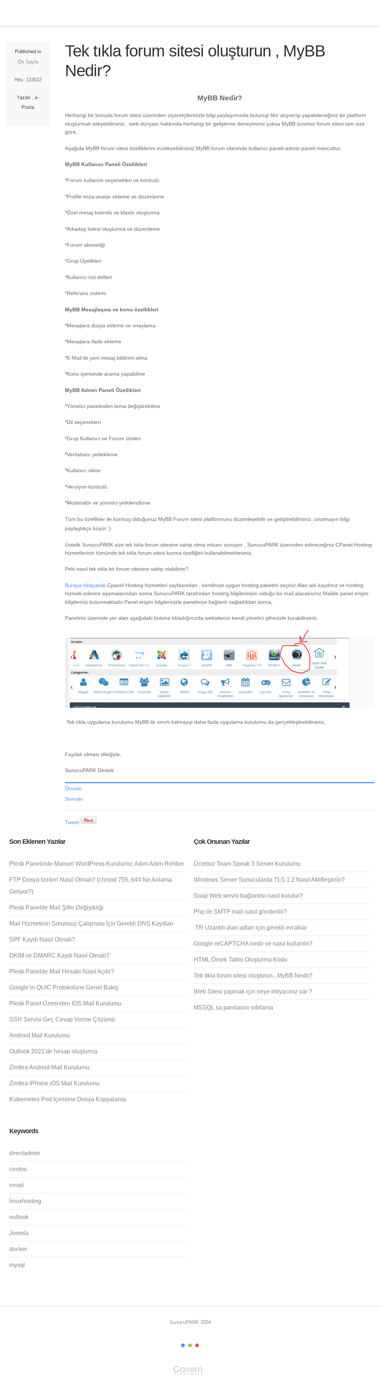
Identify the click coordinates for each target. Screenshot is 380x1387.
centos (18, 1169)
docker (18, 1249)
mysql (17, 1265)
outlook (19, 1217)
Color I (183, 1345)
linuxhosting (25, 1201)
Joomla (19, 1233)
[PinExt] (88, 822)
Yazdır (23, 97)
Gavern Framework (190, 1372)
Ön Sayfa (28, 62)
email (16, 1185)
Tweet (72, 822)
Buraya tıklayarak (85, 585)
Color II (190, 1345)
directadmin (24, 1153)
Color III (197, 1345)
